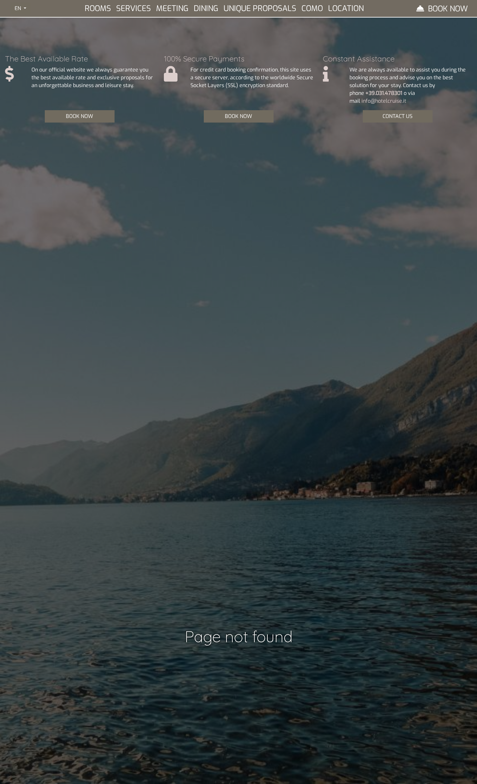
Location (346, 8)
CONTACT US (397, 116)
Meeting (172, 8)
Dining (206, 8)
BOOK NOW (79, 116)
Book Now (448, 9)
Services (133, 8)
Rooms (98, 8)
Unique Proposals (260, 8)
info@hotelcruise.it (383, 101)
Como (312, 8)
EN (18, 8)
